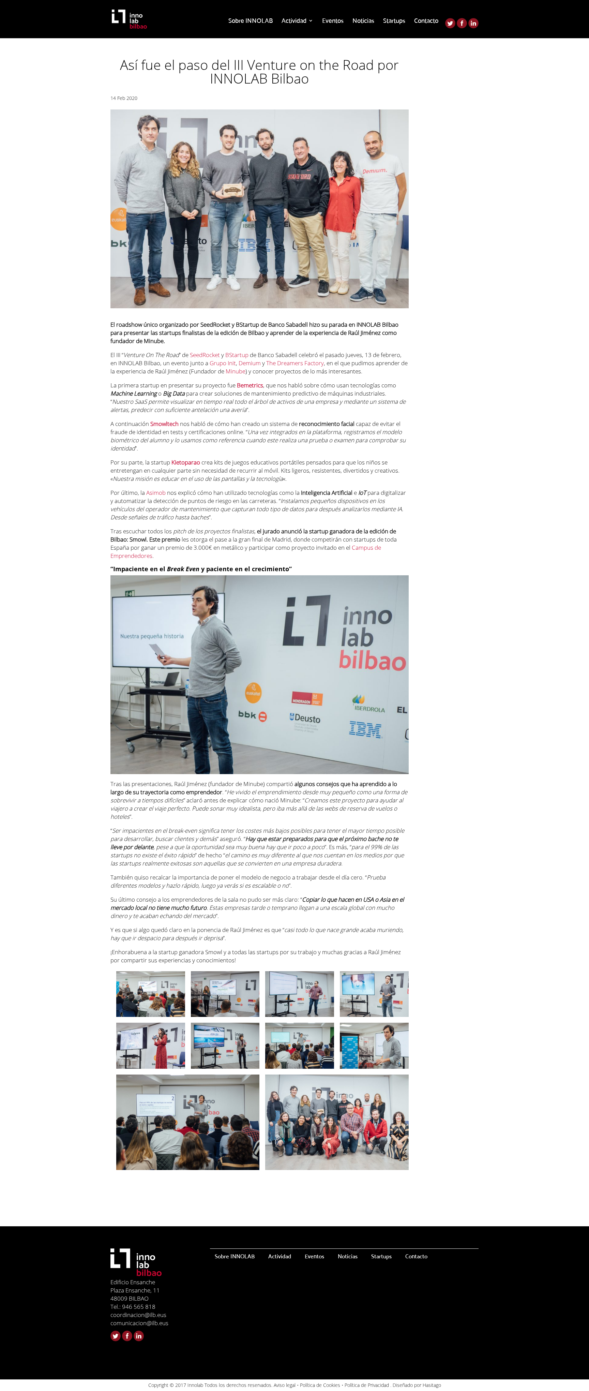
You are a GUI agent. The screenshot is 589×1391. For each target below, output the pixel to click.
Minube (235, 371)
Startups (394, 21)
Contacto (426, 21)
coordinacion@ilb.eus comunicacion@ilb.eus (139, 1319)
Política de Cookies (320, 1385)
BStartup (236, 355)
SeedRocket (205, 355)
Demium (250, 363)
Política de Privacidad (367, 1385)
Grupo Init (223, 363)
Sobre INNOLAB (250, 21)
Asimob (156, 493)
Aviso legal (285, 1385)
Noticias (363, 21)
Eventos (333, 21)
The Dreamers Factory (295, 363)
